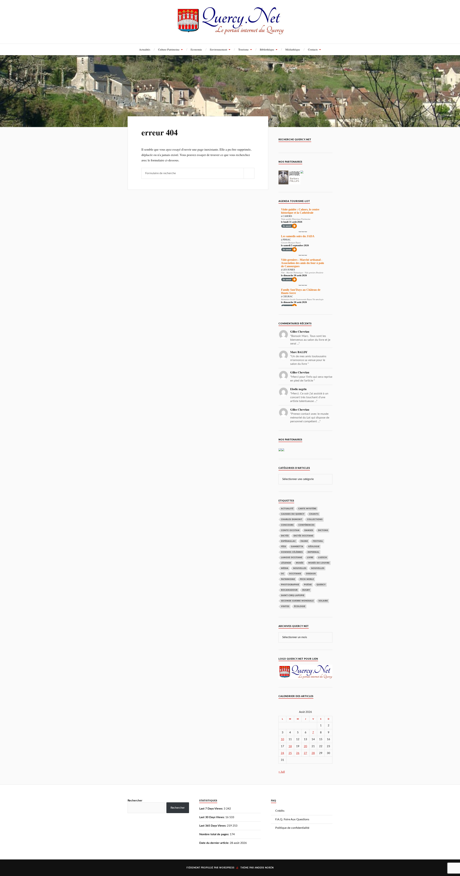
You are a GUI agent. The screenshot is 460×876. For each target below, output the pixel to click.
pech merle (307, 579)
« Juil (282, 771)
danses (308, 530)
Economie (196, 49)
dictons (323, 530)
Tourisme (243, 49)
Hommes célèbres (292, 552)
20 (305, 746)
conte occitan (290, 530)
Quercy (321, 585)
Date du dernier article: (214, 842)
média (284, 568)
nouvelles (317, 568)
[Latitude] (289, 183)
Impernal (313, 552)
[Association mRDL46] (301, 172)
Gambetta (297, 547)
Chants (314, 514)
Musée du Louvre (319, 563)
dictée (285, 536)
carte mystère (307, 509)
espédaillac (288, 541)
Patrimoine (288, 579)
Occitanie (295, 574)
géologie (313, 547)
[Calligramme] (280, 450)
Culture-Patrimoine (169, 49)
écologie (299, 606)
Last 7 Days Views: (211, 808)
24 (282, 753)
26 (297, 753)
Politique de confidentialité (292, 827)
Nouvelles (299, 568)
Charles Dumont (291, 519)
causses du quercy (292, 514)
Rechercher (135, 800)
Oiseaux (311, 574)
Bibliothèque (267, 49)
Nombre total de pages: (214, 834)
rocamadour (289, 590)
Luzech (322, 557)
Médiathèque (292, 49)
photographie (290, 585)
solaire (323, 601)
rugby (306, 590)
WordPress (226, 868)
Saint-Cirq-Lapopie (292, 595)
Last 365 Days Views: (213, 825)
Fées (283, 547)
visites (285, 606)
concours (287, 525)
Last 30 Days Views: (212, 817)
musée (299, 563)
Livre (310, 557)
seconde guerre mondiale (297, 601)
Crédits (279, 810)
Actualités (144, 49)
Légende (286, 563)
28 (313, 753)
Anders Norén (264, 868)
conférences (306, 525)
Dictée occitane (303, 536)
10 (282, 739)
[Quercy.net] (230, 32)
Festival (318, 541)
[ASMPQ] (282, 450)
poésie (308, 585)
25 (290, 753)
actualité (287, 509)
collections (315, 519)
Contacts (313, 49)
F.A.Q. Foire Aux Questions (292, 819)
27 (305, 753)
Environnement (218, 49)
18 (290, 746)
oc (282, 574)
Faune (304, 541)
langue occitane (291, 557)
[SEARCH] (249, 173)
